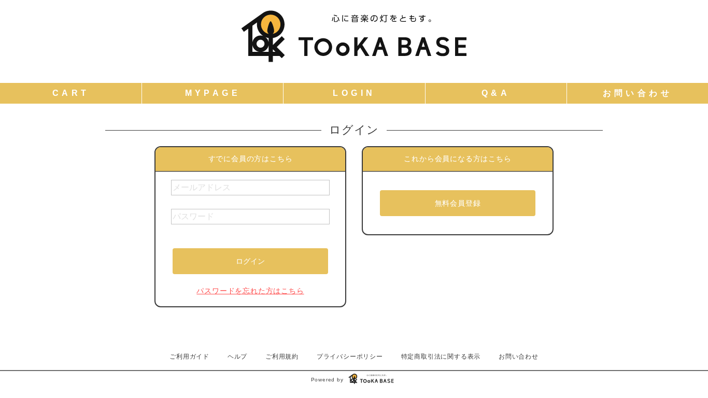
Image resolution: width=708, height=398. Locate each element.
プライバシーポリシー (350, 356)
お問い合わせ (519, 356)
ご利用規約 (282, 356)
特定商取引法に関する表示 (441, 356)
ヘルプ (237, 356)
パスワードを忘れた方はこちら (250, 291)
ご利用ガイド (189, 356)
